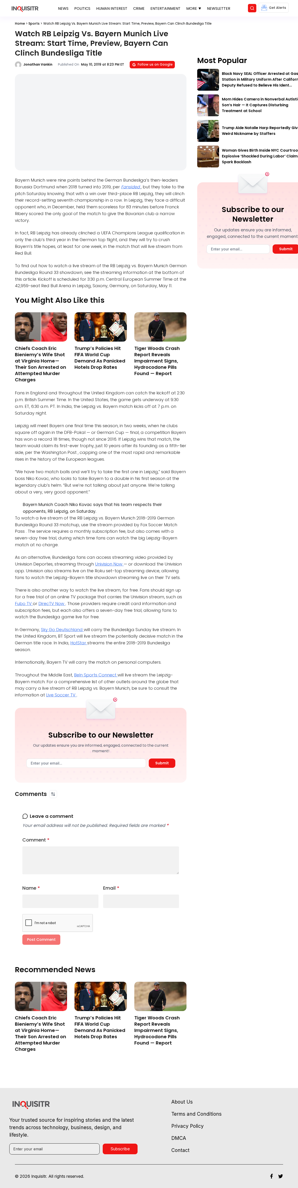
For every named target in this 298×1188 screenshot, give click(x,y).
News (63, 8)
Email (111, 888)
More (191, 8)
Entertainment (165, 8)
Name (31, 888)
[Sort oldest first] (53, 794)
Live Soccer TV (61, 695)
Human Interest (111, 8)
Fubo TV (24, 603)
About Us (182, 1102)
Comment (36, 840)
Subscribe (120, 1148)
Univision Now (109, 564)
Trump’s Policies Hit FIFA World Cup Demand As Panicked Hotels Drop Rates (99, 357)
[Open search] (252, 8)
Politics (82, 8)
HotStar (78, 643)
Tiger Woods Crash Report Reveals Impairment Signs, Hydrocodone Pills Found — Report (157, 361)
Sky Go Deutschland (62, 629)
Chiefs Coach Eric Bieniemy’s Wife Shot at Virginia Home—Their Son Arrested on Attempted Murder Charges (40, 364)
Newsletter (218, 8)
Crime (139, 8)
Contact (180, 1150)
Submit (162, 763)
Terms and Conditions (196, 1114)
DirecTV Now (51, 603)
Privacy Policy (187, 1126)
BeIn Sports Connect (96, 675)
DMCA (178, 1138)
